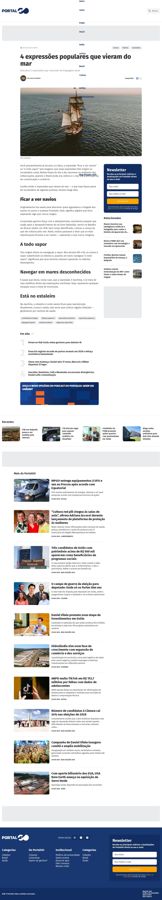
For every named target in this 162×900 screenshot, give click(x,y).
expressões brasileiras (67, 318)
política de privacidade (116, 209)
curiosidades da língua (30, 318)
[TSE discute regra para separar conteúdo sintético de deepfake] (60, 433)
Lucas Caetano (35, 78)
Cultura (116, 48)
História (125, 48)
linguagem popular (28, 322)
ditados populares (48, 318)
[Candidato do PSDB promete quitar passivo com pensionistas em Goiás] (101, 433)
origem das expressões (64, 322)
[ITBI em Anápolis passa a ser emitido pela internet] (20, 433)
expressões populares (87, 318)
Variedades (136, 48)
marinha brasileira (45, 322)
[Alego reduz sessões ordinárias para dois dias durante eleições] (141, 433)
